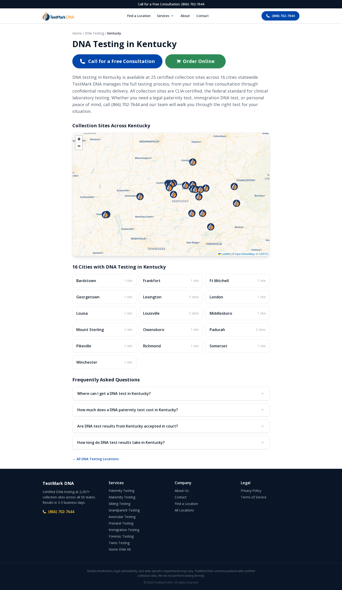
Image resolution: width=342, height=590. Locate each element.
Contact (202, 16)
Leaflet (225, 254)
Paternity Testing (121, 490)
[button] (192, 213)
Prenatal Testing (121, 523)
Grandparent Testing (124, 510)
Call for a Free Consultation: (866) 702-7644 (171, 4)
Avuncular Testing (122, 516)
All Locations (184, 510)
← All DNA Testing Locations (95, 459)
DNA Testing (94, 33)
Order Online (199, 61)
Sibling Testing (119, 503)
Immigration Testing (124, 530)
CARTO (263, 254)
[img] (171, 194)
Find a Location (139, 16)
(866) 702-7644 (283, 16)
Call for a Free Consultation (121, 61)
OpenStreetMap (245, 254)
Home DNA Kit (120, 549)
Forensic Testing (121, 536)
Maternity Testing (122, 497)
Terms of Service (253, 497)
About (185, 16)
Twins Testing (119, 543)
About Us (182, 490)
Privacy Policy (251, 490)
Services (163, 16)
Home (77, 33)
